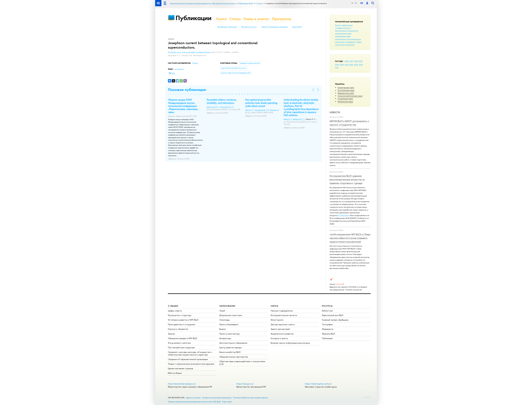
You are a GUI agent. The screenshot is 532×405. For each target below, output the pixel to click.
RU (352, 3)
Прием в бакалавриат (229, 324)
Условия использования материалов (217, 397)
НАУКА (274, 306)
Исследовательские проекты (284, 315)
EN (356, 3)
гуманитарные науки (343, 33)
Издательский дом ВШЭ (332, 315)
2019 (361, 64)
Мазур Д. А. (288, 119)
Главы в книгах (256, 18)
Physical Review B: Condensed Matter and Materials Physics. (190, 52)
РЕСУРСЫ (327, 306)
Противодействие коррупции (181, 347)
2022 (347, 64)
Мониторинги (277, 320)
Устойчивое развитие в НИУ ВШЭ (183, 320)
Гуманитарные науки (346, 87)
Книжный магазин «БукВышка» (335, 320)
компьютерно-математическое (348, 39)
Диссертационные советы (283, 324)
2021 (351, 64)
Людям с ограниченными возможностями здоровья (191, 364)
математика (340, 42)
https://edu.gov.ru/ (245, 383)
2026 (356, 61)
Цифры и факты (175, 310)
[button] (236, 94)
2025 (361, 61)
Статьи (235, 18)
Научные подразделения (282, 310)
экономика (350, 44)
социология (340, 44)
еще (336, 67)
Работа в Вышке (175, 373)
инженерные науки (343, 36)
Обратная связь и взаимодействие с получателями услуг (242, 362)
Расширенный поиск (249, 27)
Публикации (193, 18)
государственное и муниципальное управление (346, 29)
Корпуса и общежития (178, 329)
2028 (347, 61)
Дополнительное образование (233, 343)
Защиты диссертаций (280, 329)
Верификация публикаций (227, 27)
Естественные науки (346, 90)
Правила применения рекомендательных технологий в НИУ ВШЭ (194, 401)
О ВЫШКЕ (173, 306)
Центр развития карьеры (230, 347)
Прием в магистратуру (229, 333)
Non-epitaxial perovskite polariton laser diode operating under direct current (261, 102)
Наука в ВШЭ (297, 27)
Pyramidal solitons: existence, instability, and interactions (222, 101)
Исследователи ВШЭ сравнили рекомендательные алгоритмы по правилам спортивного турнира (347, 179)
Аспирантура (225, 338)
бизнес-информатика (344, 25)
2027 (351, 61)
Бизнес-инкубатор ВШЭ (230, 352)
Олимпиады (224, 320)
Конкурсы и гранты (279, 338)
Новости (335, 112)
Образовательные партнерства (233, 356)
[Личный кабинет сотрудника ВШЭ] (367, 3)
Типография (327, 324)
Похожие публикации (187, 89)
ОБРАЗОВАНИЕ (227, 306)
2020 (356, 64)
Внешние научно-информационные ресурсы (290, 343)
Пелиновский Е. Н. (227, 107)
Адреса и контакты (193, 397)
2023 (342, 64)
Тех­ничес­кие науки (345, 101)
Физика (195, 63)
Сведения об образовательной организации (188, 359)
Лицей (222, 310)
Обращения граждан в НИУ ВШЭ (182, 338)
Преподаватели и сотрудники (181, 324)
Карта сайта (227, 401)
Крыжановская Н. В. (262, 110)
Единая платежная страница (180, 368)
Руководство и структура (179, 315)
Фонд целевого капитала (179, 343)
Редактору (367, 397)
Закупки (171, 333)
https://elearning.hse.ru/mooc (318, 383)
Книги (221, 18)
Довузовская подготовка (230, 315)
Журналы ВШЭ (328, 333)
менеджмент (350, 42)
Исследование (343, 215)
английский (179, 69)
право (359, 42)
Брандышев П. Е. (299, 119)
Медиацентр (327, 329)
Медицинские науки (346, 93)
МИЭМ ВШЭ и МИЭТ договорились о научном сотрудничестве (349, 122)
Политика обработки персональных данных (250, 397)
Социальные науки (345, 98)
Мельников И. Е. (213, 107)
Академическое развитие (282, 333)
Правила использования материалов (274, 27)
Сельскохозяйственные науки (350, 96)
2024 (337, 64)
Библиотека (327, 310)
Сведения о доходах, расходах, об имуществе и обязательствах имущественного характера (190, 353)
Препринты (281, 18)
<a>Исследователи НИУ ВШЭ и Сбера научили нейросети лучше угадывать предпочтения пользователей (350, 238)
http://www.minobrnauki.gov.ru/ (182, 383)
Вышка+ (222, 329)
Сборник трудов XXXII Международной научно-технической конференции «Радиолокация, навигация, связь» (183, 105)
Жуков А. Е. (249, 110)
